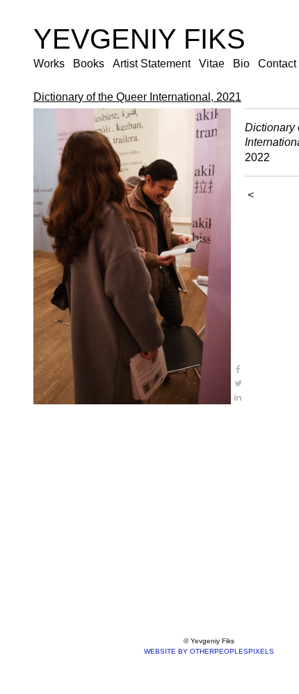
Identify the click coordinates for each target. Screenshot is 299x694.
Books (88, 63)
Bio (241, 63)
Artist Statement (152, 63)
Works (49, 63)
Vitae (212, 63)
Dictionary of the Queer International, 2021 (137, 97)
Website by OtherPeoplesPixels (209, 651)
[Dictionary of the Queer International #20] (132, 256)
